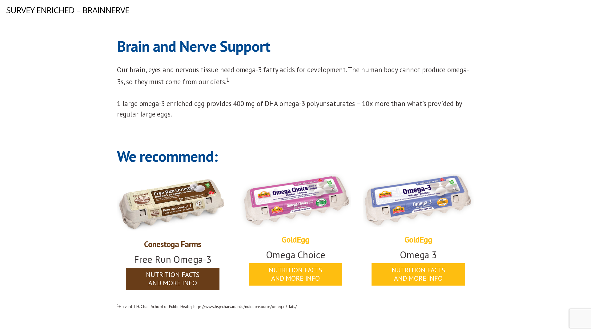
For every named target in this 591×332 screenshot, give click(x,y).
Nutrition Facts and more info (172, 278)
